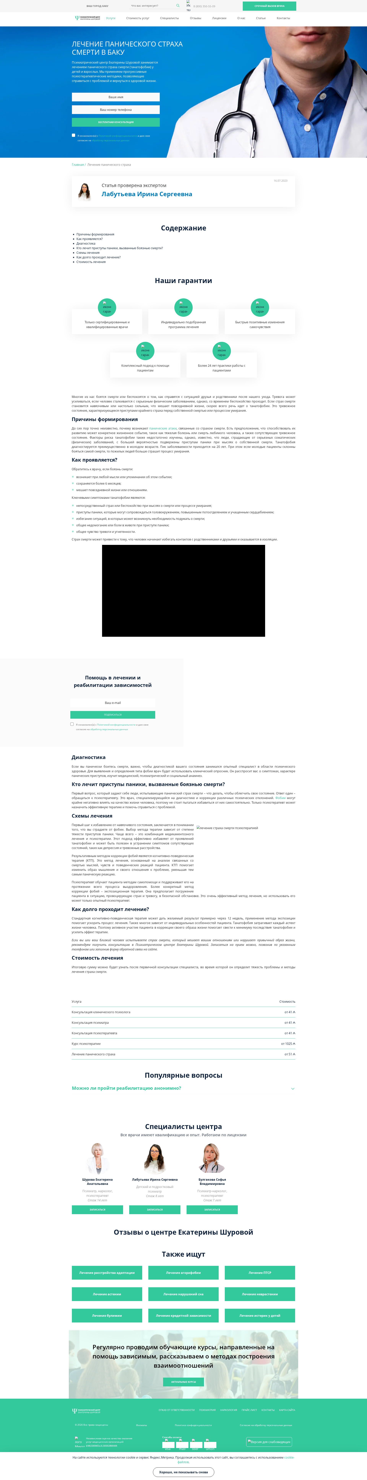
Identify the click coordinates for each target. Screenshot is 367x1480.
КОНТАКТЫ (268, 1410)
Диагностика (85, 243)
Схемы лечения (88, 253)
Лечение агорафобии (183, 1273)
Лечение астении (107, 1294)
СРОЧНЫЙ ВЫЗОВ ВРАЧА (269, 6)
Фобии (280, 798)
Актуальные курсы (183, 1382)
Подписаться (113, 714)
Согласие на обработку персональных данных (266, 1425)
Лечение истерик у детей (260, 1315)
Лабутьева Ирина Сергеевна (147, 194)
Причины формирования (95, 234)
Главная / (79, 164)
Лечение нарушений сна (183, 1294)
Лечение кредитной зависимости (183, 1315)
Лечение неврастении (260, 1294)
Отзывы (195, 18)
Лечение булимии (107, 1315)
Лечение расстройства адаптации (107, 1273)
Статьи (261, 18)
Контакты (283, 18)
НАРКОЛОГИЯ (228, 1410)
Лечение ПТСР (260, 1273)
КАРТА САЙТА (287, 1410)
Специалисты (169, 18)
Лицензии (219, 18)
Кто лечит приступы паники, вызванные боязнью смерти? (119, 248)
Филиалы (141, 1425)
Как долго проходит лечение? (98, 257)
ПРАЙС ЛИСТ (249, 1410)
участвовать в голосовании (101, 1445)
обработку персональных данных (110, 140)
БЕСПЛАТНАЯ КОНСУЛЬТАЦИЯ (116, 122)
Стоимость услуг (137, 18)
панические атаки (162, 428)
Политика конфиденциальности (193, 1425)
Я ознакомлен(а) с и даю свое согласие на (114, 135)
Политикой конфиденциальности (118, 135)
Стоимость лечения (91, 262)
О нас (241, 18)
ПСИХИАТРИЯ (207, 1410)
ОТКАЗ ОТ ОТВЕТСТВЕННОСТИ (177, 1410)
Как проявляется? (89, 239)
